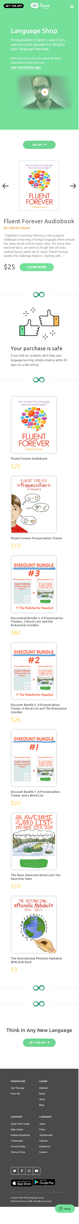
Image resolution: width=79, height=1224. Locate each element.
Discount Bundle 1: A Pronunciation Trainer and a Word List (35, 793)
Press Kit (15, 1093)
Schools (43, 1140)
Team (42, 1123)
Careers (43, 1152)
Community (17, 1140)
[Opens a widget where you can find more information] (65, 1209)
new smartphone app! (26, 67)
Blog (41, 1105)
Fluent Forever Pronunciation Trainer (36, 538)
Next (73, 185)
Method (43, 1088)
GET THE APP (13, 5)
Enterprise (44, 1146)
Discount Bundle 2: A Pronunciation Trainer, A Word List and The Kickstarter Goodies (39, 708)
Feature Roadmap (20, 1135)
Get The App (17, 1088)
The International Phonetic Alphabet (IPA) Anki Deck (36, 960)
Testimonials (46, 1135)
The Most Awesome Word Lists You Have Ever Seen (35, 876)
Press (42, 1129)
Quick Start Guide (20, 1123)
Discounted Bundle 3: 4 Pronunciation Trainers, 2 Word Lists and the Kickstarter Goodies (37, 621)
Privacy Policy (18, 1146)
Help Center (17, 1129)
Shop (42, 1099)
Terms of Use (18, 1152)
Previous (5, 185)
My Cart (38, 144)
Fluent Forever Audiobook (29, 458)
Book (42, 1093)
